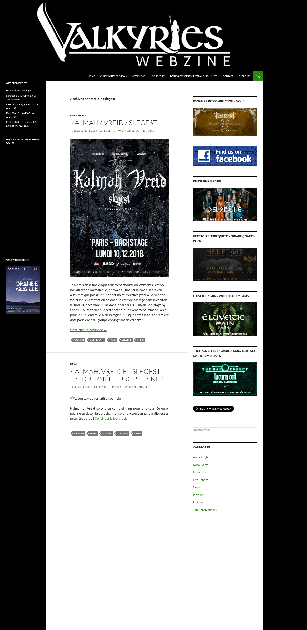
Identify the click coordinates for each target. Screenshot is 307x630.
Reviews (198, 502)
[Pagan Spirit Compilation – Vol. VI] (225, 121)
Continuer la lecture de (88, 330)
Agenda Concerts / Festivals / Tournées (193, 76)
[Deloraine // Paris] (225, 204)
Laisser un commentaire (138, 130)
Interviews (138, 76)
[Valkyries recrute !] (23, 289)
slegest (126, 339)
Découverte (200, 464)
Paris (113, 339)
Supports (244, 76)
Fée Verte (109, 130)
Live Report (157, 76)
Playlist (198, 495)
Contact (228, 76)
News (74, 364)
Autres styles (201, 457)
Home (91, 76)
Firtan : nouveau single (18, 90)
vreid (140, 339)
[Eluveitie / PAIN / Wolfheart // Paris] (225, 318)
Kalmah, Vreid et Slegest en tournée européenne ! (117, 375)
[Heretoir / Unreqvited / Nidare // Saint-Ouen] (225, 263)
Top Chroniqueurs (205, 510)
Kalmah (79, 339)
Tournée (122, 433)
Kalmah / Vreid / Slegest (113, 122)
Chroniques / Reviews (113, 76)
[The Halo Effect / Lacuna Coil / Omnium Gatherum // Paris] (225, 378)
